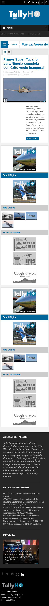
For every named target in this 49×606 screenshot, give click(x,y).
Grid (5, 53)
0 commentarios (11, 75)
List (9, 53)
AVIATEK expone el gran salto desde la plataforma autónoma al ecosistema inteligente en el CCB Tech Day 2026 (23, 502)
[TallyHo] (24, 15)
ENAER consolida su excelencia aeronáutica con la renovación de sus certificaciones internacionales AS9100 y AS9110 (23, 510)
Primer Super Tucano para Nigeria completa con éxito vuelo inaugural (23, 63)
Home (14, 44)
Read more (31, 138)
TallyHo (17, 72)
